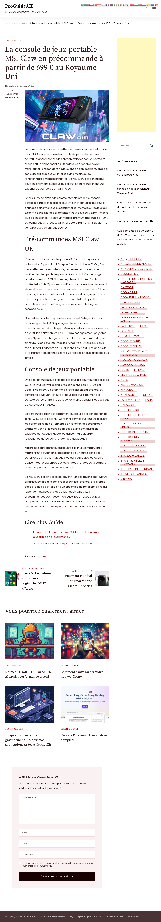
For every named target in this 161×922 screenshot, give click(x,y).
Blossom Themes (104, 916)
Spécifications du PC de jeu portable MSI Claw (62, 543)
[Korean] (128, 4)
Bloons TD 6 (129, 274)
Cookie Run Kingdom (135, 297)
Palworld (128, 405)
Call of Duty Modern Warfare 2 (136, 281)
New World (129, 395)
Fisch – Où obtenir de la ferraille (135, 221)
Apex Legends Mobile (136, 264)
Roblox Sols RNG (133, 445)
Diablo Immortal (133, 312)
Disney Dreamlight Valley (135, 319)
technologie (14, 40)
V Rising (126, 479)
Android (135, 259)
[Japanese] (124, 4)
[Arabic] (83, 4)
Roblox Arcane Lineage (132, 425)
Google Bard (130, 341)
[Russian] (144, 4)
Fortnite (127, 331)
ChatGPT (127, 287)
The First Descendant (137, 469)
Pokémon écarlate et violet (137, 417)
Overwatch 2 (130, 400)
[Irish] (116, 4)
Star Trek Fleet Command (132, 462)
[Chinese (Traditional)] (87, 4)
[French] (107, 4)
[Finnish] (103, 4)
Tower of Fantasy (134, 474)
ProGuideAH (19, 6)
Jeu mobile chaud (133, 375)
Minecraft (128, 390)
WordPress (133, 916)
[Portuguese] (140, 4)
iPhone (139, 369)
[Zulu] (157, 4)
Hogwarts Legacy (134, 359)
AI (122, 259)
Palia (149, 400)
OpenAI (148, 395)
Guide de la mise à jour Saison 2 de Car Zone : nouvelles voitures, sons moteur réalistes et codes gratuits (135, 237)
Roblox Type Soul (134, 450)
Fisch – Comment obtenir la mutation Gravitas (133, 172)
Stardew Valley (132, 455)
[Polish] (136, 4)
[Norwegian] (132, 4)
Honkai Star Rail (133, 364)
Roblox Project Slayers (133, 439)
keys (124, 380)
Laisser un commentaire (12, 96)
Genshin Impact (132, 336)
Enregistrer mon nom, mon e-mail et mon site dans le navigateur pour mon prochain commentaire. (58, 864)
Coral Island (130, 302)
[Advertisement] (136, 85)
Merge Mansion (132, 385)
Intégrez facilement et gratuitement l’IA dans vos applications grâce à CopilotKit (28, 740)
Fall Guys (128, 326)
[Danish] (95, 4)
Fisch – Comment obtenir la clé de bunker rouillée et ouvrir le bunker (135, 207)
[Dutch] (99, 4)
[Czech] (91, 4)
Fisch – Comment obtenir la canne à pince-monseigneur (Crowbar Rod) (133, 188)
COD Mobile (129, 292)
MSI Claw (42, 556)
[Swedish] (152, 4)
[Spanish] (148, 4)
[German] (112, 4)
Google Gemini (131, 346)
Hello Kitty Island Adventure (134, 353)
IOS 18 (125, 369)
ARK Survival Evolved (136, 269)
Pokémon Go (130, 410)
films (144, 326)
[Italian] (120, 4)
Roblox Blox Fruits (135, 432)
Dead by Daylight (133, 307)
